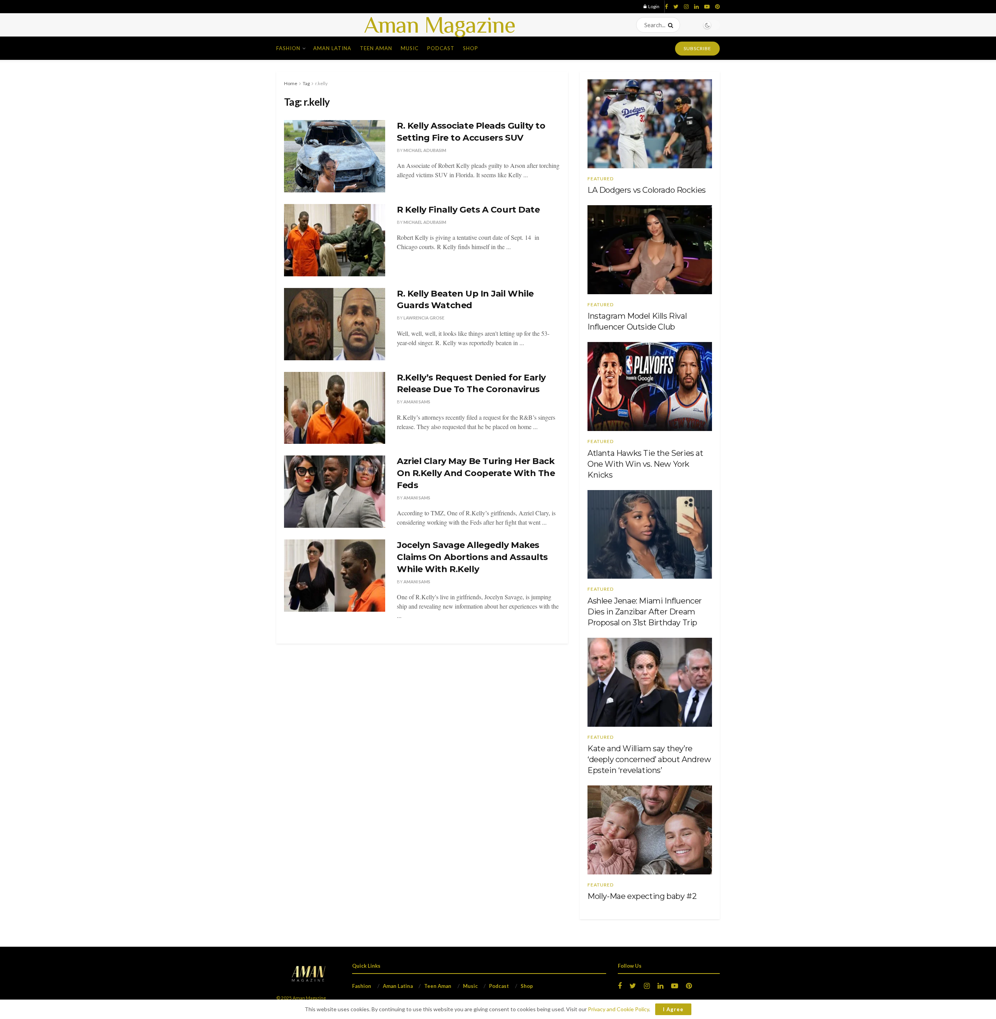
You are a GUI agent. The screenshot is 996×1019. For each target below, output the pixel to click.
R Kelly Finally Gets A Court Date (468, 209)
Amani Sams (416, 401)
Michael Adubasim (424, 150)
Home (290, 83)
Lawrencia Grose (423, 317)
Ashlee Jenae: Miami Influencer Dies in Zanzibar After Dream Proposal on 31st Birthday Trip (644, 611)
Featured (600, 178)
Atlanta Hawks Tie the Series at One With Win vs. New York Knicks (645, 464)
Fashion (288, 48)
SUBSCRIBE (697, 48)
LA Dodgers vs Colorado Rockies (646, 190)
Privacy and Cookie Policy (618, 1009)
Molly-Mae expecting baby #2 (641, 896)
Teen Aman (376, 48)
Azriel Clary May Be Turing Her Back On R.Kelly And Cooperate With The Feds (476, 473)
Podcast (440, 48)
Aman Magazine (440, 25)
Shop (470, 48)
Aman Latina (332, 48)
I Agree (673, 1009)
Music (410, 48)
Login (653, 6)
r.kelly (321, 83)
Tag (306, 83)
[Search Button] (672, 25)
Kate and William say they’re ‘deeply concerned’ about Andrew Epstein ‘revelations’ (649, 759)
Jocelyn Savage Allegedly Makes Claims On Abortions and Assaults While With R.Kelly (472, 557)
